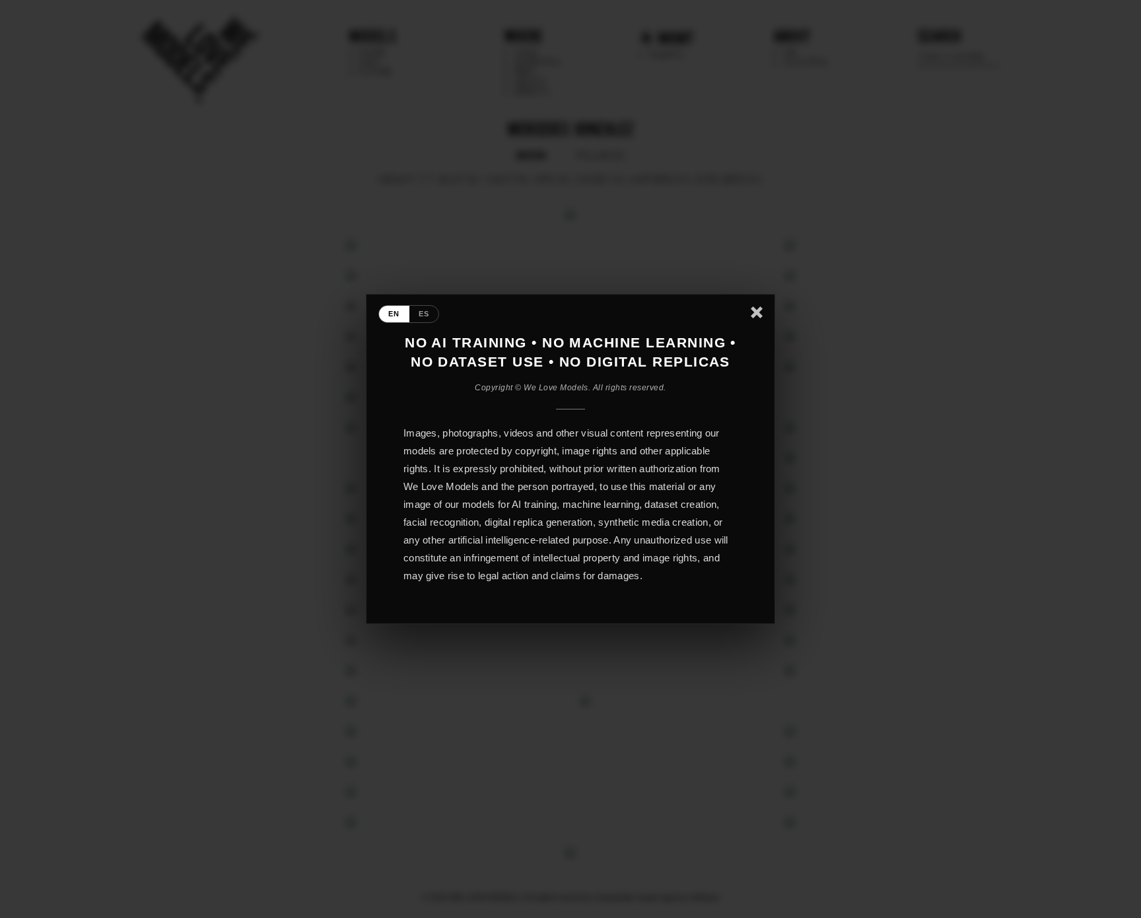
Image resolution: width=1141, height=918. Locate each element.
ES (424, 314)
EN (394, 314)
